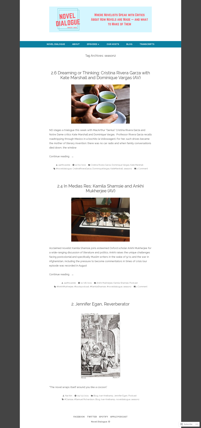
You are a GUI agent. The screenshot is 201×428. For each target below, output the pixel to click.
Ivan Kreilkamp (106, 395)
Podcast (133, 283)
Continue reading (59, 157)
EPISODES (92, 44)
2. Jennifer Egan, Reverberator (100, 304)
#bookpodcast (81, 286)
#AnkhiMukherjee (65, 286)
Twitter (92, 417)
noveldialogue (123, 399)
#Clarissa (68, 399)
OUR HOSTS (113, 44)
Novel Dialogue (99, 421)
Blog (96, 395)
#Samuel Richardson (84, 399)
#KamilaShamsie (98, 286)
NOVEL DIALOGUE (56, 44)
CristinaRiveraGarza (82, 168)
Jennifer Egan (120, 395)
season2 (128, 168)
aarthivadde (64, 165)
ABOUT (76, 44)
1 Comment (142, 169)
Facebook (79, 417)
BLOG (129, 44)
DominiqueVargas (101, 168)
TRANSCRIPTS (147, 44)
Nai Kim (68, 395)
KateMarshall (116, 168)
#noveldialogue (64, 168)
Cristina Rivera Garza (101, 165)
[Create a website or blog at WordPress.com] (109, 421)
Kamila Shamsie (121, 283)
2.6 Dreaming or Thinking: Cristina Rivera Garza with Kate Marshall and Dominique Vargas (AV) (100, 75)
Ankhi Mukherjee (105, 283)
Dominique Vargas (120, 165)
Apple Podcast (119, 417)
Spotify (103, 417)
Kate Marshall (136, 165)
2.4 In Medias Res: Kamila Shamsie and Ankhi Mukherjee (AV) (100, 188)
